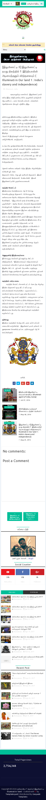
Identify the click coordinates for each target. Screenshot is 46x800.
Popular (34, 592)
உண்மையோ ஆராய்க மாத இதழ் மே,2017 (26, 617)
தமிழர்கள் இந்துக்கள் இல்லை (33, 4)
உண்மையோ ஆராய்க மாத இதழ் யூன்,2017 (27, 607)
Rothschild (25, 178)
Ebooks (12, 592)
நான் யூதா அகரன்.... (23, 558)
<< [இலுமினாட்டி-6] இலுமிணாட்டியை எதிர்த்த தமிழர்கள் (14, 516)
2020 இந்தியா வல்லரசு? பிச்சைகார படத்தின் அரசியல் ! (30, 410)
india (16, 89)
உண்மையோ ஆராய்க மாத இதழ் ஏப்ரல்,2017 (27, 637)
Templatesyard (12, 794)
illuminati (9, 89)
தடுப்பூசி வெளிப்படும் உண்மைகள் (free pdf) (27, 657)
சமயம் (18, 4)
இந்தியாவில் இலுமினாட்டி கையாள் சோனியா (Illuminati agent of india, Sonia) (30, 394)
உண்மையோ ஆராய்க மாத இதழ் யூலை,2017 (27, 597)
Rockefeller (19, 291)
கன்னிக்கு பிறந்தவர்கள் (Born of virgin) (27, 713)
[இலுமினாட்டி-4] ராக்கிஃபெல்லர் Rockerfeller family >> (30, 516)
